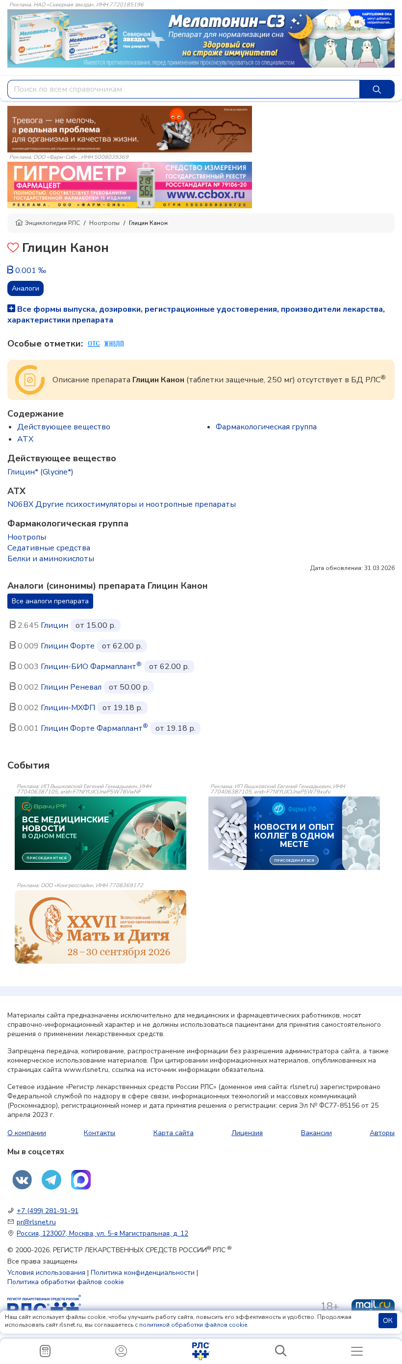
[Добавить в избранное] (13, 249)
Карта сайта (173, 1133)
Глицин (54, 625)
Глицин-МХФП (68, 707)
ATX (25, 439)
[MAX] (81, 1179)
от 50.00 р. (129, 687)
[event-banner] (100, 927)
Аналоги (25, 288)
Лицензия (247, 1133)
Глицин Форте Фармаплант (94, 728)
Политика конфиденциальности (143, 1272)
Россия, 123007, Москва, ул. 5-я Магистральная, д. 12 (102, 1233)
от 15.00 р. (95, 625)
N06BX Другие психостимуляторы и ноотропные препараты (121, 504)
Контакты (99, 1133)
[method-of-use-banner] (129, 128)
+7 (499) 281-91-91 (47, 1210)
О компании (26, 1133)
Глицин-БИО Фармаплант (91, 666)
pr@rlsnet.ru (36, 1222)
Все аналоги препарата (50, 601)
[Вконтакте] (22, 1179)
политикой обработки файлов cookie (193, 1325)
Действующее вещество (63, 427)
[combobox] (183, 89)
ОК (388, 1320)
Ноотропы (104, 223)
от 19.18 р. (122, 707)
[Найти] (377, 89)
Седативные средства (48, 548)
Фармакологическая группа (266, 427)
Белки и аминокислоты (50, 558)
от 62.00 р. (122, 646)
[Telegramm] (51, 1179)
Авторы (382, 1133)
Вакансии (316, 1133)
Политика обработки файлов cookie (65, 1282)
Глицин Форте (68, 646)
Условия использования (46, 1272)
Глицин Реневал (71, 687)
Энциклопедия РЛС (52, 223)
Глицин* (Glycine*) (40, 472)
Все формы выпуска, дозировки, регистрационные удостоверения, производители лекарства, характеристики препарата (196, 314)
